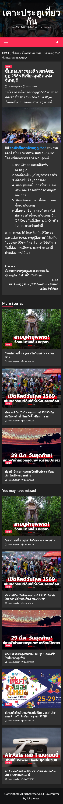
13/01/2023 (31, 86)
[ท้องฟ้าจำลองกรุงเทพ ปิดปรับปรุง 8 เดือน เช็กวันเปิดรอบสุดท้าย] (31, 447)
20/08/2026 (29, 361)
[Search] (57, 42)
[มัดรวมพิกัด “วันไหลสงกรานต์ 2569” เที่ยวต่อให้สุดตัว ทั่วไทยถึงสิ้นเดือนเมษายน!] (31, 388)
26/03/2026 (29, 480)
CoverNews (51, 793)
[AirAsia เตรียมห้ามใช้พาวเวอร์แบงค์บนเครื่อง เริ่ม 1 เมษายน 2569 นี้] (31, 747)
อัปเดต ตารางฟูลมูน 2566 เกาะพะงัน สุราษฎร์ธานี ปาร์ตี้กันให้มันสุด (27, 270)
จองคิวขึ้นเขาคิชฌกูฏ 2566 (28, 148)
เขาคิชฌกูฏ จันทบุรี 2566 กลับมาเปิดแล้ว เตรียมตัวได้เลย (33, 284)
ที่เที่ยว (8, 66)
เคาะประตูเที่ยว (15, 86)
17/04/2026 (29, 420)
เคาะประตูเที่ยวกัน (31, 16)
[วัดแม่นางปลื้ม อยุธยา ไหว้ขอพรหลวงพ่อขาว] (31, 328)
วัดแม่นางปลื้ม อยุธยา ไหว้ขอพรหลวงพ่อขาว (30, 540)
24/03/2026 (29, 720)
